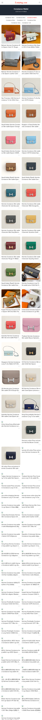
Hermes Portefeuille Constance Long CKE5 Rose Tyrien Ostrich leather (31, 612)
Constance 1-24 (26, 23)
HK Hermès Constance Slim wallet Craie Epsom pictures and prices (31, 389)
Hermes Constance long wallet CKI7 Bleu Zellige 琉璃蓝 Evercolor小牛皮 (10, 709)
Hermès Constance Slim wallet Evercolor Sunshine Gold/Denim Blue (31, 231)
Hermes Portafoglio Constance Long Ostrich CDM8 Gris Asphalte (10, 632)
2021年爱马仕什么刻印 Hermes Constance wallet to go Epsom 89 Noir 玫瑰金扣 (10, 564)
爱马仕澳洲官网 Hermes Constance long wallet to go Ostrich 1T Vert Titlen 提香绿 (31, 554)
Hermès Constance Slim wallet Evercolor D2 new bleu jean (10, 205)
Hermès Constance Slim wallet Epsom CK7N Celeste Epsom (31, 152)
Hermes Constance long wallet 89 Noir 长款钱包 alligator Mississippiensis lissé (10, 574)
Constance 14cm (15, 23)
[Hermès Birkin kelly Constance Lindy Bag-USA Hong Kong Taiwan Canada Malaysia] (21, 2)
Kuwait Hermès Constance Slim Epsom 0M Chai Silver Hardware (10, 311)
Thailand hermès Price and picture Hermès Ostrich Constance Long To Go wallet (31, 487)
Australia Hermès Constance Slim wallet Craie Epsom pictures (10, 415)
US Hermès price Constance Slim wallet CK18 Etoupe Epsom (10, 389)
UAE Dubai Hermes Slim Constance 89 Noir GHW (31, 506)
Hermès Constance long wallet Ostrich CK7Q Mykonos (10, 535)
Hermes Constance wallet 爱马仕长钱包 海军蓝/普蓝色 (30, 651)
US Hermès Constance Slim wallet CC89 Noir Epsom (31, 363)
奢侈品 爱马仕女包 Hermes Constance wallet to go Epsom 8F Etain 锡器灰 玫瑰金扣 (31, 564)
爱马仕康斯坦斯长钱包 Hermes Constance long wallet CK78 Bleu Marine (10, 670)
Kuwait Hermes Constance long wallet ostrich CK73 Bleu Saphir (10, 661)
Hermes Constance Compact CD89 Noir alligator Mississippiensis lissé (10, 593)
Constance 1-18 (21, 20)
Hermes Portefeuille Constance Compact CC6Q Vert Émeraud (10, 603)
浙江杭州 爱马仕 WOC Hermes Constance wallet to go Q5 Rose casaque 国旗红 (10, 641)
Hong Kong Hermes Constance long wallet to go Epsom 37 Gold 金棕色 (10, 545)
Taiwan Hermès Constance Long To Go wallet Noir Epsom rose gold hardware (10, 477)
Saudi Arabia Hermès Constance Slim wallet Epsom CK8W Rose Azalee (10, 152)
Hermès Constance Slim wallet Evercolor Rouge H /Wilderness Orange (10, 258)
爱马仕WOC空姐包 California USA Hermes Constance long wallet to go (31, 700)
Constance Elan (31, 20)
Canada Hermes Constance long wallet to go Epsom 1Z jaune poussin (31, 545)
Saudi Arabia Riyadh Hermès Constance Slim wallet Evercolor (10, 284)
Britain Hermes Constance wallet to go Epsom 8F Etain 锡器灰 (10, 700)
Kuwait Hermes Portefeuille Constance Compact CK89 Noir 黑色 (31, 593)
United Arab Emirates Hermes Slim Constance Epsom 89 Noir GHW (10, 516)
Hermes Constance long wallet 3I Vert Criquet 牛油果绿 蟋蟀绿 (31, 632)
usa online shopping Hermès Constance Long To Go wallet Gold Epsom (10, 496)
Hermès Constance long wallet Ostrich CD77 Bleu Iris (31, 525)
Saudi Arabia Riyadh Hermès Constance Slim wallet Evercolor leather (31, 178)
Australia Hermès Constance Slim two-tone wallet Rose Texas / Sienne (10, 337)
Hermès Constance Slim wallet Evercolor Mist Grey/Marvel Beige (10, 231)
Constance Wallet (32, 17)
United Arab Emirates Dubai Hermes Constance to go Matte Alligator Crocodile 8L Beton (31, 311)
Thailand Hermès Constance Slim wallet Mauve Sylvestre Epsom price (31, 337)
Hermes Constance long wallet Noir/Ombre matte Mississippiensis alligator (31, 574)
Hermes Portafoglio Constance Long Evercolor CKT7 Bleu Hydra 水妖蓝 (31, 622)
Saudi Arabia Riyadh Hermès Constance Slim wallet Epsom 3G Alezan (10, 178)
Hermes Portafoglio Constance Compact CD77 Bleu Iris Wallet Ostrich (10, 622)
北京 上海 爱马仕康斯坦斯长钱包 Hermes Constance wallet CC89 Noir (10, 680)
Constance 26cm (10, 20)
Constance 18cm (9, 17)
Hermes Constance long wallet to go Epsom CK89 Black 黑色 (31, 690)
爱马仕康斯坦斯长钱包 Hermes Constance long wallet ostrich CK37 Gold (31, 661)
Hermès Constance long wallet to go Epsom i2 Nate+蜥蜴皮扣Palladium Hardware (10, 506)
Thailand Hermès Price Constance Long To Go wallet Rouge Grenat (31, 477)
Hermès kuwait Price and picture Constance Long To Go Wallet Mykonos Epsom (10, 487)
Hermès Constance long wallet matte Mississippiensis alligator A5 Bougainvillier (10, 525)
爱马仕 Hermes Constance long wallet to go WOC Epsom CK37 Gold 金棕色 (10, 651)
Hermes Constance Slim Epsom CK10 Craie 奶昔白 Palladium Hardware (31, 46)
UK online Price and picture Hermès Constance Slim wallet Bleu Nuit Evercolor (10, 467)
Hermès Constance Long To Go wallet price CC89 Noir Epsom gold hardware (31, 284)
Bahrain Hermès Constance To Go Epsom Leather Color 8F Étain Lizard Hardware (10, 73)
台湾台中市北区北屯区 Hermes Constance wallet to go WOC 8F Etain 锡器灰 (31, 641)
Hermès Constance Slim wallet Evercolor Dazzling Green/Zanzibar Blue (31, 258)
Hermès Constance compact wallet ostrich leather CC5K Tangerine (31, 516)
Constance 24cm (20, 17)
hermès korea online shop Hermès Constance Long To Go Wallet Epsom (31, 496)
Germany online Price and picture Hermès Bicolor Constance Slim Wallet (31, 441)
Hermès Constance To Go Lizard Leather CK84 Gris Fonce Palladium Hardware (31, 73)
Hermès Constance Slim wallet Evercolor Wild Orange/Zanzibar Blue (31, 205)
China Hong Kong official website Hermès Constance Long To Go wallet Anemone (10, 425)
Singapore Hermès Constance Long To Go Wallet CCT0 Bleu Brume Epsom (10, 363)
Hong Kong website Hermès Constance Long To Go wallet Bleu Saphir (31, 415)
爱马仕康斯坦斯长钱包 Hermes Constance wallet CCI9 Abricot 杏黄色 (10, 690)
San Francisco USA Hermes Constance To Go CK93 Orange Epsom (10, 99)
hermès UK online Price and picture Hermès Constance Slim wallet (31, 451)
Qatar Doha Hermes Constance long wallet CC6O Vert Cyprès (31, 680)
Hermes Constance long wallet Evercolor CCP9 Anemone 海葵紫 (31, 603)
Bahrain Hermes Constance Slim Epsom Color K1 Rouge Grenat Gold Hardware (10, 46)
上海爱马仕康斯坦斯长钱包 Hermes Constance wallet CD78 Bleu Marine (31, 670)
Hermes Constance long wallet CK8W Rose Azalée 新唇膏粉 (31, 709)
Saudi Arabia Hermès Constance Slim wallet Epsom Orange (10, 125)
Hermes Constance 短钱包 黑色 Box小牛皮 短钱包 (10, 583)
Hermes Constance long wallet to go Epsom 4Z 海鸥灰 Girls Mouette (31, 583)
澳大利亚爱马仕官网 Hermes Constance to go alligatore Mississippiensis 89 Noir (10, 554)
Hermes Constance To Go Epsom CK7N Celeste (31, 99)
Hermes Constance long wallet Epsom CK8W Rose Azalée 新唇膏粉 (10, 612)
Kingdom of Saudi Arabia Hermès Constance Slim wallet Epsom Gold (31, 125)
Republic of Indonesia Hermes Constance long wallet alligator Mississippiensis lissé (31, 535)
